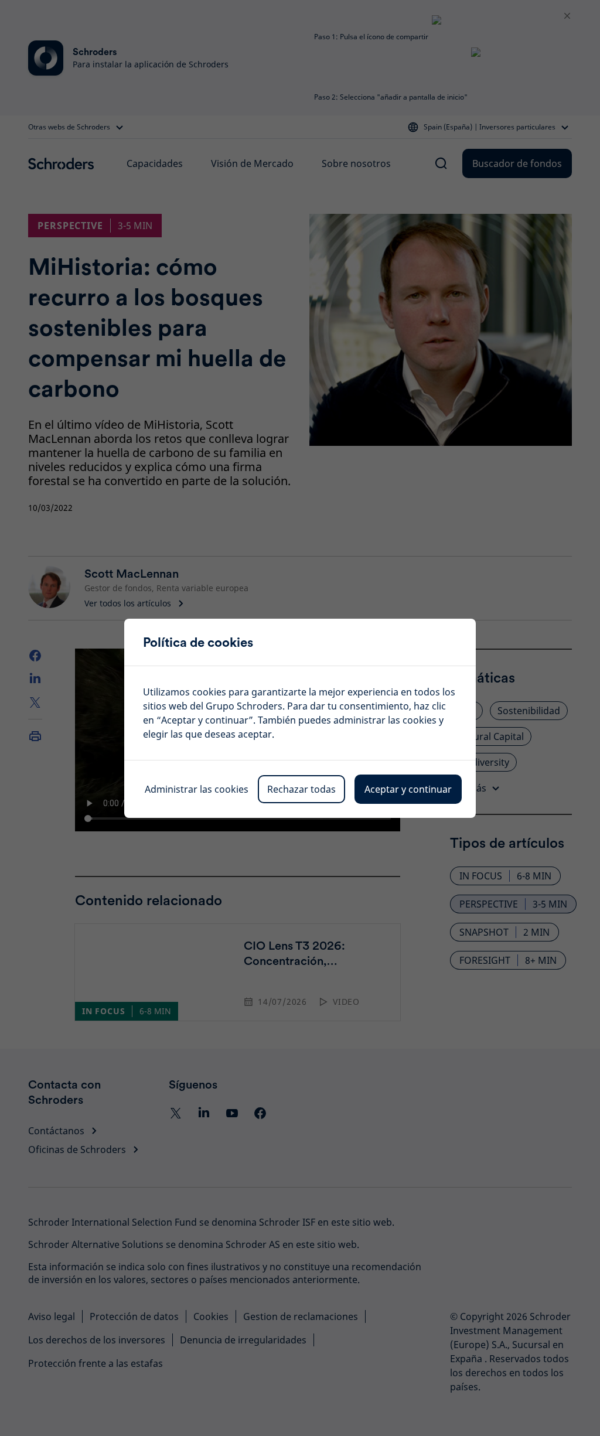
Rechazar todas (301, 789)
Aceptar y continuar (408, 789)
